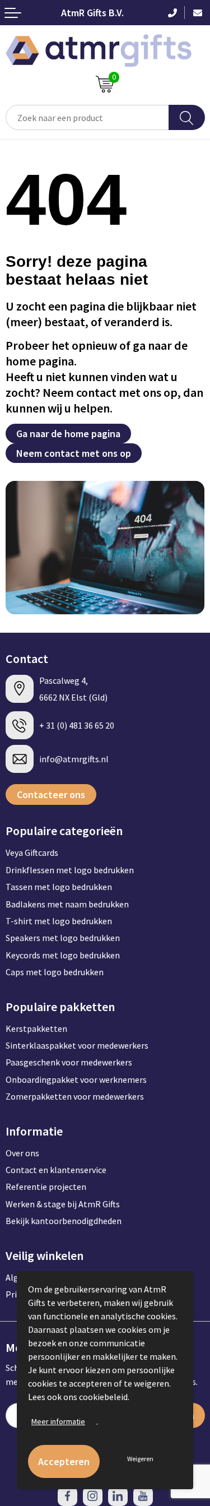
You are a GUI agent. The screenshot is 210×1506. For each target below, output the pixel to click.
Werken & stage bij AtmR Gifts (63, 1204)
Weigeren (140, 1458)
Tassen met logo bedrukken (59, 886)
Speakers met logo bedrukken (63, 937)
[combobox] (87, 117)
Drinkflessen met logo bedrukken (70, 869)
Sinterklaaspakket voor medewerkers (77, 1045)
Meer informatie (58, 1421)
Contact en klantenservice (56, 1169)
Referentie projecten (46, 1186)
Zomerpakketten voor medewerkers (75, 1096)
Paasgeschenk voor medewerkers (69, 1062)
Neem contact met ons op (73, 453)
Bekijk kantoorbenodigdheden (64, 1220)
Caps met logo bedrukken (55, 971)
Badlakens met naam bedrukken (67, 904)
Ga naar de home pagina (68, 433)
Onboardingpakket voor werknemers (76, 1079)
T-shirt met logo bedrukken (59, 920)
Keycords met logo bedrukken (63, 955)
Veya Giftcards (32, 852)
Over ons (22, 1153)
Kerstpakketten (36, 1028)
